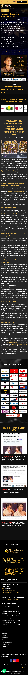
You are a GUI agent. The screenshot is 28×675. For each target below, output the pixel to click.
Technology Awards (12, 348)
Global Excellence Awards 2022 (11, 625)
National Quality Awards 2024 (10, 611)
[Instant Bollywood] (14, 411)
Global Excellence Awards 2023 (11, 620)
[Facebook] (11, 660)
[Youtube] (17, 660)
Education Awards (12, 342)
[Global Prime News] (5, 407)
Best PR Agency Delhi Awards (9, 214)
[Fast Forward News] (23, 411)
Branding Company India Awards (16, 191)
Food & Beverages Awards (19, 344)
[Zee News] (14, 375)
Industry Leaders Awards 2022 (10, 622)
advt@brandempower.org (11, 599)
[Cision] (23, 407)
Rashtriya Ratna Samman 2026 (10, 607)
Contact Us (5, 637)
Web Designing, (22, 671)
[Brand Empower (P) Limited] (6, 6)
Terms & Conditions (7, 642)
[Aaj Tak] (14, 407)
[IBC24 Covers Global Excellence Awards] (23, 387)
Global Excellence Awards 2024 (11, 613)
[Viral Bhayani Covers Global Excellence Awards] (5, 391)
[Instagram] (14, 660)
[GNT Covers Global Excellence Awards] (23, 371)
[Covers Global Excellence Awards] (5, 379)
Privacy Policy (6, 644)
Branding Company (19, 673)
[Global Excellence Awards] (14, 551)
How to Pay (5, 646)
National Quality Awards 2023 (10, 618)
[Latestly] (5, 395)
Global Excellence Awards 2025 (11, 609)
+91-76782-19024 (10, 590)
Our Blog (15, 84)
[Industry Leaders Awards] (14, 571)
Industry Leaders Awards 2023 (10, 616)
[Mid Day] (5, 375)
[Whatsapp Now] (4, 671)
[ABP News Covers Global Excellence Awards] (14, 371)
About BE (4, 633)
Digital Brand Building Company (9, 171)
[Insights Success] (5, 411)
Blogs (4, 635)
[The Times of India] (23, 375)
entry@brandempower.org (12, 592)
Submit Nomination (22, 1)
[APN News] (14, 395)
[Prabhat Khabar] (5, 403)
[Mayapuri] (23, 403)
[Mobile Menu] (26, 5)
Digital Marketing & (9, 673)
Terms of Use (6, 640)
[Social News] (10, 415)
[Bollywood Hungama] (14, 403)
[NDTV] (14, 379)
